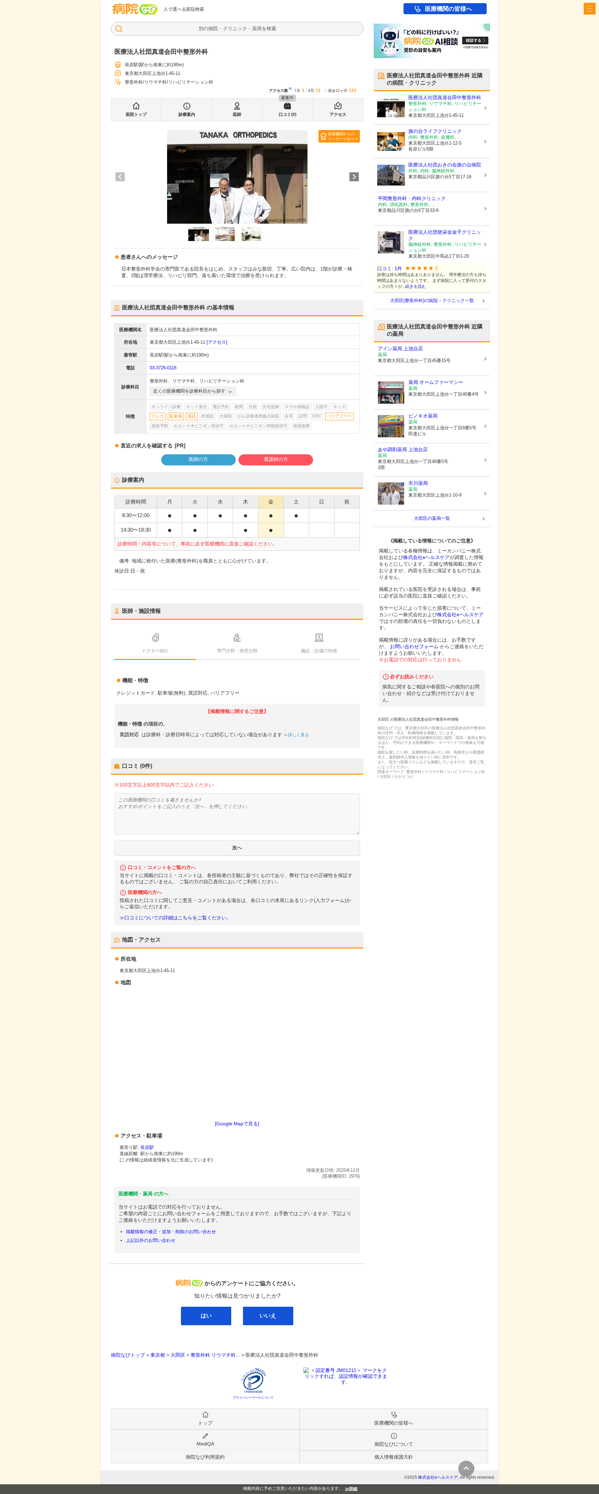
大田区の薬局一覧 (432, 518)
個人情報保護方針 (393, 1457)
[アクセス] (217, 342)
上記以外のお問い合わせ (150, 1240)
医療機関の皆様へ (448, 9)
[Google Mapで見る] (237, 1123)
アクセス (338, 114)
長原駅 (147, 1147)
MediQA (205, 1443)
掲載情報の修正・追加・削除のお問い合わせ (171, 1231)
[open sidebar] (590, 9)
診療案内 (187, 114)
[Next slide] (354, 176)
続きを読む (415, 286)
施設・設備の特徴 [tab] (319, 650)
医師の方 (198, 459)
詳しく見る (298, 734)
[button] (198, 234)
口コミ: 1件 (389, 268)
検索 (271, 28)
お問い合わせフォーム (414, 646)
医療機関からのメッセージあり (341, 136)
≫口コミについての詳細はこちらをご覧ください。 (175, 917)
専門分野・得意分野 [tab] (237, 650)
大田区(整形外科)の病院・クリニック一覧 (432, 300)
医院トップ (136, 114)
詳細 (353, 1489)
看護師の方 (276, 459)
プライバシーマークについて (253, 1397)
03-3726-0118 (163, 367)
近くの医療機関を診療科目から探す (189, 391)
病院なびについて (393, 1444)
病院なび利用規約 (205, 1457)
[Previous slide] (120, 176)
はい (206, 1316)
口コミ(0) (287, 114)
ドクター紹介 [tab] (155, 650)
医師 (237, 114)
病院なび (135, 9)
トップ (205, 1423)
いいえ (268, 1316)
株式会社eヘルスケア (426, 557)
